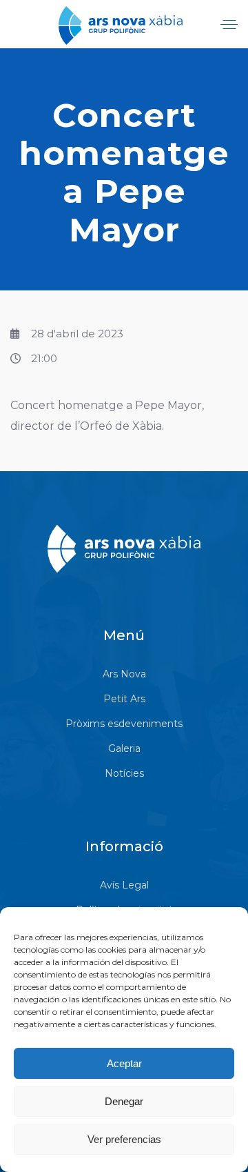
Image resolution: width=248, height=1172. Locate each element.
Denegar (124, 1101)
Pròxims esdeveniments (124, 723)
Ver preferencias (124, 1139)
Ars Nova (124, 674)
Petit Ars (124, 699)
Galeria (124, 748)
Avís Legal (124, 885)
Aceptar (124, 1063)
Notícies (124, 773)
